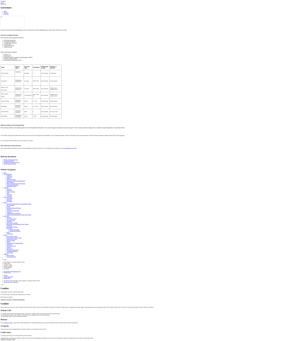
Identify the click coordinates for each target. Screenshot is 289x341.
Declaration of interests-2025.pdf (11, 162)
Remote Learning (11, 240)
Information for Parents (12, 227)
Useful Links (10, 233)
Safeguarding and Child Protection (15, 243)
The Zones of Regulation (13, 250)
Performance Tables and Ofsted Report (16, 181)
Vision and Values (11, 191)
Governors (6, 14)
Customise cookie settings (18, 299)
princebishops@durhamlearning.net (12, 271)
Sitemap (5, 275)
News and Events (8, 197)
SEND (5, 202)
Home (5, 11)
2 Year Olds (9, 225)
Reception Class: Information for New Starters (18, 224)
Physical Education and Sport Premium (16, 183)
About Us (6, 12)
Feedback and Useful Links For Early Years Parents (19, 214)
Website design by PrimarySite (11, 282)
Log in (2, 2)
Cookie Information (8, 276)
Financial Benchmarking (12, 185)
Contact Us (9, 175)
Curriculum (9, 195)
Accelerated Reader (11, 256)
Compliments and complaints (13, 213)
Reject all (3, 299)
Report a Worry (10, 255)
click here (122, 135)
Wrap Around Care (11, 246)
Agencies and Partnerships (13, 210)
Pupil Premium (10, 182)
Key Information (8, 174)
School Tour (9, 190)
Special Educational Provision (14, 208)
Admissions (9, 177)
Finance (8, 206)
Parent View (9, 248)
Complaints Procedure (12, 251)
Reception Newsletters (15, 231)
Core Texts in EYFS (11, 219)
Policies (8, 242)
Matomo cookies (8, 322)
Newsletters (9, 201)
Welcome (9, 189)
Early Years (6, 216)
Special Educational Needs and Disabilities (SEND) (19, 204)
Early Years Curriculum (12, 223)
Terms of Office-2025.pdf (10, 163)
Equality (9, 178)
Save (14, 339)
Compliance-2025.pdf (9, 161)
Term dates (9, 200)
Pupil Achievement (11, 179)
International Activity (12, 186)
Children (6, 254)
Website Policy (7, 278)
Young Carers (10, 252)
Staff (8, 193)
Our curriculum (10, 205)
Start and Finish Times (12, 236)
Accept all (9, 299)
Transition (9, 209)
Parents (5, 235)
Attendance (9, 244)
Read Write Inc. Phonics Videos (14, 237)
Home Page (3, 4)
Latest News (10, 198)
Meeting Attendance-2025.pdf (11, 159)
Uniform (9, 247)
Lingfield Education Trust (70, 148)
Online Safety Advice (12, 239)
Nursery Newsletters (14, 229)
